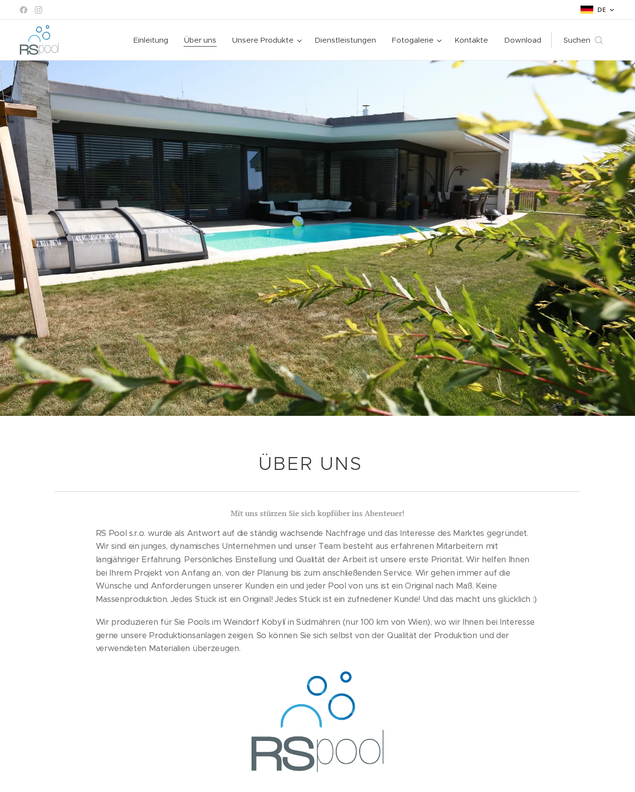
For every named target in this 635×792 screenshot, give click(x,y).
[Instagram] (38, 9)
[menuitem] (153, 40)
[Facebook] (23, 9)
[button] (583, 40)
